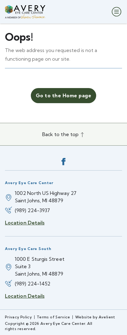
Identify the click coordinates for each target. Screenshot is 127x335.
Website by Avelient (95, 317)
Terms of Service (53, 317)
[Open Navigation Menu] (115, 11)
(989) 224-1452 (32, 284)
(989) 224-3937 (32, 210)
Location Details (24, 223)
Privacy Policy (18, 317)
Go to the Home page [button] (63, 95)
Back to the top (61, 134)
